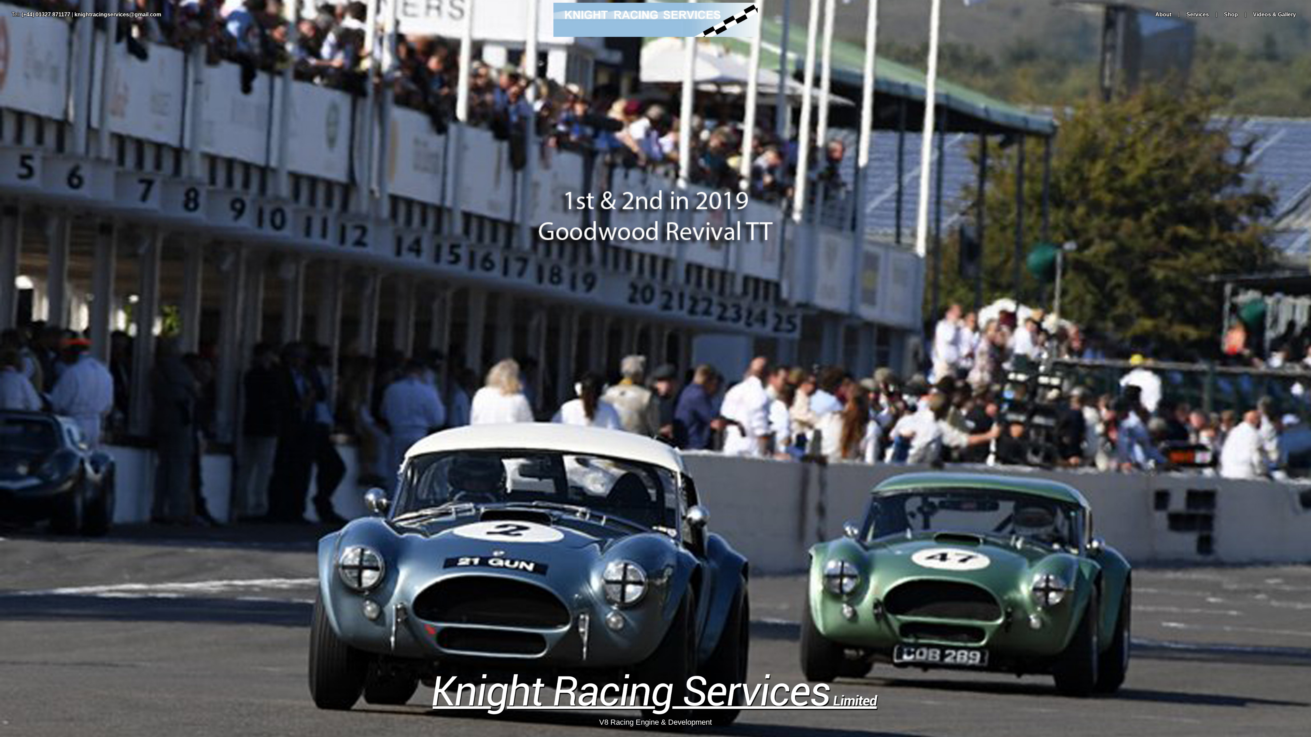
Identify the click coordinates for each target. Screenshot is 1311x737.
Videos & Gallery (1274, 14)
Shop (1231, 14)
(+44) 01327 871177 (46, 14)
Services (1197, 14)
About (1163, 14)
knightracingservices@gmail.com (117, 14)
